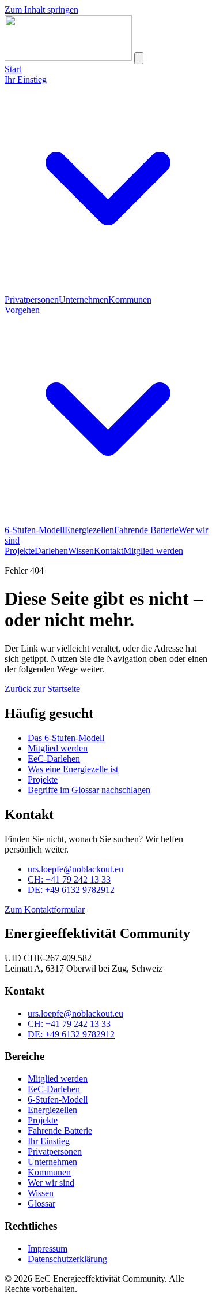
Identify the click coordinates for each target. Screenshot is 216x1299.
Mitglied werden (153, 551)
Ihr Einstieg (49, 1141)
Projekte (20, 551)
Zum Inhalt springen (41, 9)
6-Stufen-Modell (35, 530)
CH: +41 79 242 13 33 (69, 879)
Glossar (41, 1203)
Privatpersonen (32, 299)
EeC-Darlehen (54, 759)
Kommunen (129, 299)
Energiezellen (89, 530)
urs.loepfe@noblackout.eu (75, 869)
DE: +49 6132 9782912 (71, 890)
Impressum (47, 1248)
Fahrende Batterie (146, 530)
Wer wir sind (51, 1183)
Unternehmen (83, 299)
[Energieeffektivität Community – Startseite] (68, 57)
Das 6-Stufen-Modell (66, 738)
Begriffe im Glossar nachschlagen (89, 790)
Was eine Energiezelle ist (73, 769)
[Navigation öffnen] (138, 58)
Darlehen (51, 551)
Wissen (81, 551)
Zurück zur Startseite (42, 689)
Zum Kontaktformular (45, 909)
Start (13, 69)
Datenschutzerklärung (67, 1259)
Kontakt (108, 551)
